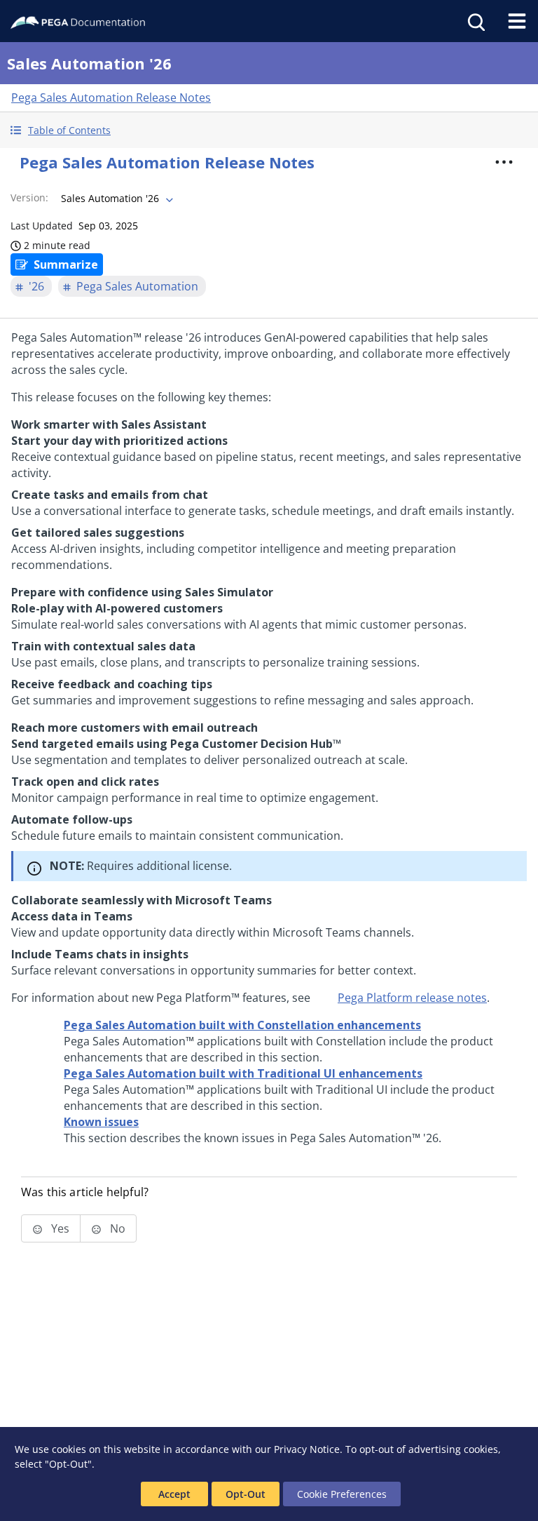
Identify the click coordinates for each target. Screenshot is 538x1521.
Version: (29, 197)
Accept (174, 1494)
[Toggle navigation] (517, 21)
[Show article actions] (504, 162)
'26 (36, 286)
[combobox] (115, 199)
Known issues (101, 1122)
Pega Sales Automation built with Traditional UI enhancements (243, 1073)
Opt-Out (245, 1494)
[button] (269, 130)
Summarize (66, 264)
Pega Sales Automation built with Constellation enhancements (242, 1025)
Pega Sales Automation (137, 286)
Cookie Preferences (342, 1494)
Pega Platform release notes (412, 997)
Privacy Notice (307, 1449)
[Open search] (475, 21)
